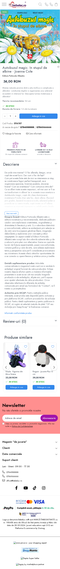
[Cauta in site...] (40, 4)
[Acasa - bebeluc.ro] (17, 5)
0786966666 (12, 476)
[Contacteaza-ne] (46, 4)
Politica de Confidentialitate (22, 426)
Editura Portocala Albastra (13, 75)
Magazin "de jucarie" (14, 442)
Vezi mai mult (11, 213)
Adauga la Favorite (13, 133)
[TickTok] (34, 488)
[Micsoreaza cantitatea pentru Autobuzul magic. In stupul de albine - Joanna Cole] (4, 116)
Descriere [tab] (11, 164)
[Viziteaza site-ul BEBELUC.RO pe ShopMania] (30, 550)
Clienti (6, 448)
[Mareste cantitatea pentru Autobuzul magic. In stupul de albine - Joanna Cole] (15, 116)
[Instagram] (43, 488)
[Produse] (4, 4)
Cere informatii (35, 133)
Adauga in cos (38, 116)
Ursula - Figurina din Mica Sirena (14, 373)
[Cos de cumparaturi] (56, 4)
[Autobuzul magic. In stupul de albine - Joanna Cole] (30, 36)
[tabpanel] (30, 36)
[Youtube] (25, 488)
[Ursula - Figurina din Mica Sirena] (16, 356)
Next (57, 39)
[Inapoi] (57, 67)
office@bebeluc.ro (14, 480)
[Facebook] (16, 488)
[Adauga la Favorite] (25, 346)
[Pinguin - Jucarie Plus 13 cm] (43, 356)
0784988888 (12, 472)
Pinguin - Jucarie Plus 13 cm (43, 373)
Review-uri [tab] (14, 321)
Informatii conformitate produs (18, 313)
